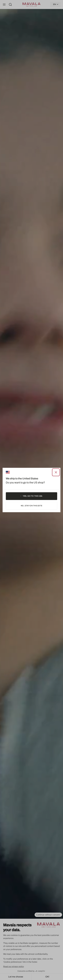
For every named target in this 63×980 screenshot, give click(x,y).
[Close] (56, 472)
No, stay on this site (31, 506)
